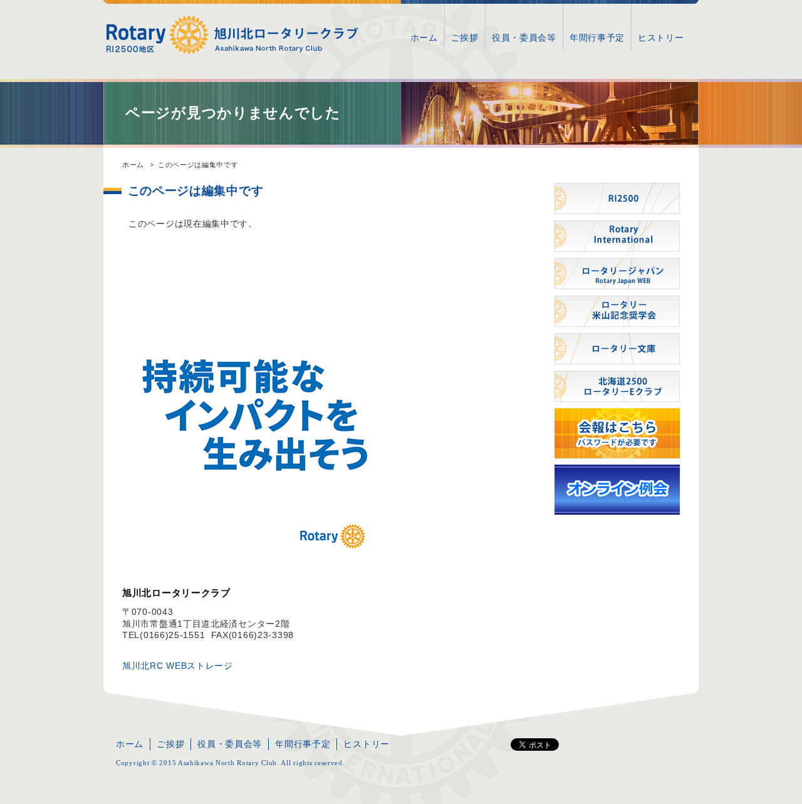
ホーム (424, 38)
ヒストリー (661, 38)
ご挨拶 (465, 38)
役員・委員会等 (524, 38)
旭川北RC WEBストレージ (177, 666)
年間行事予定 (597, 38)
